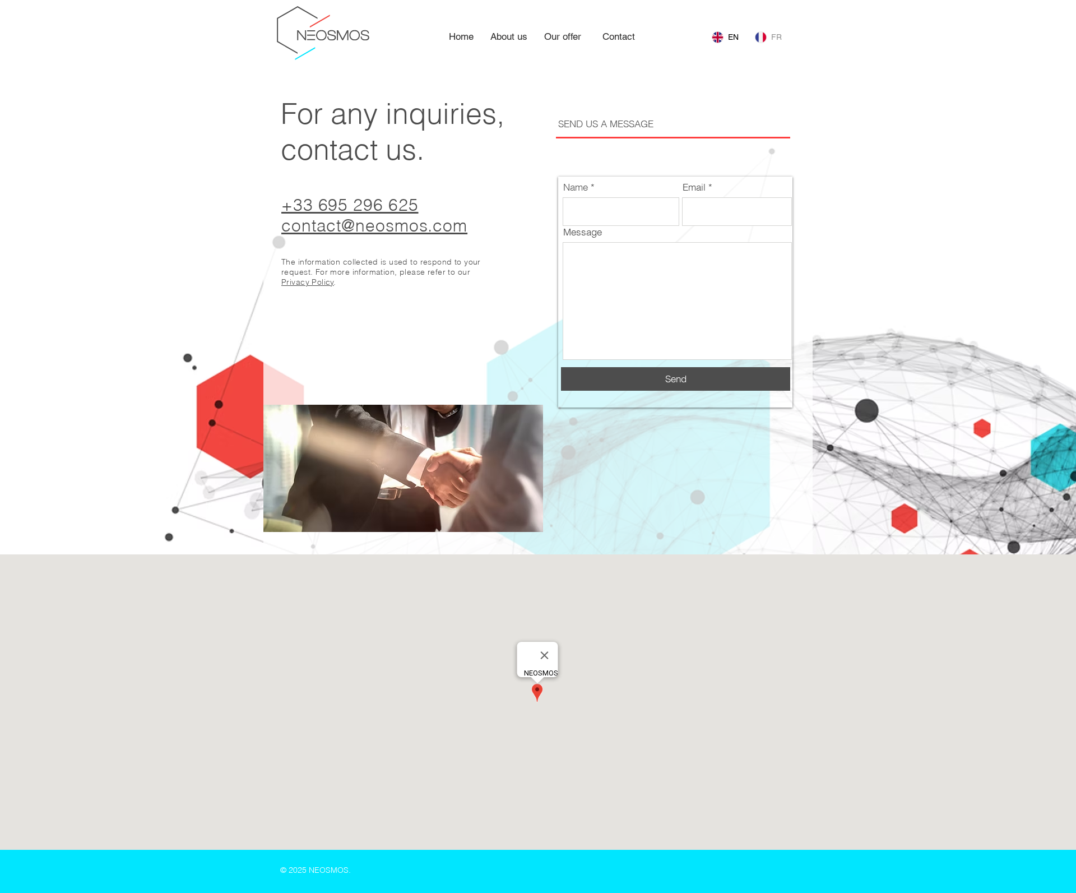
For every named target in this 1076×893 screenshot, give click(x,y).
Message (582, 232)
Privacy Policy (307, 282)
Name (575, 187)
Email (694, 187)
